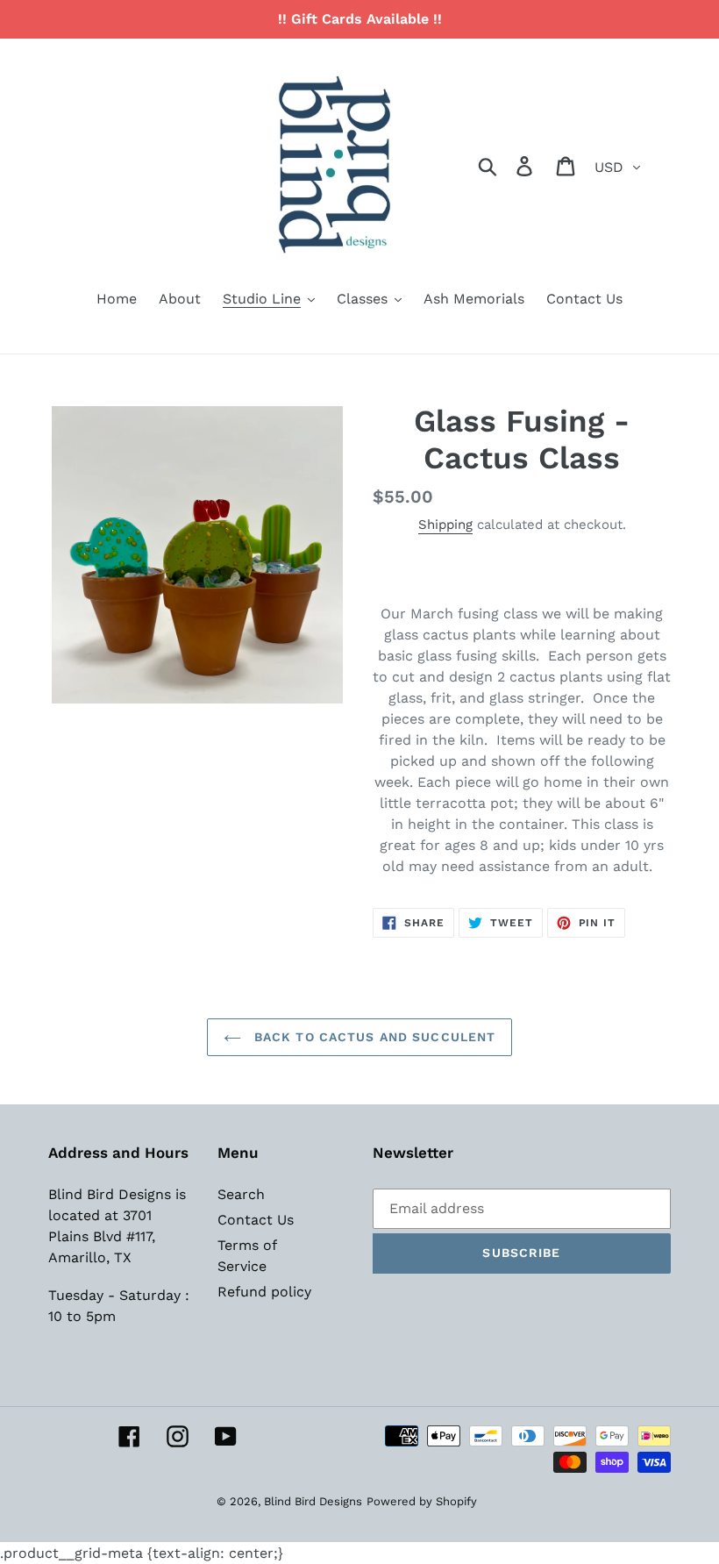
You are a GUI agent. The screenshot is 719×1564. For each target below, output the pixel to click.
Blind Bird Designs (313, 1501)
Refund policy (264, 1291)
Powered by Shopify (422, 1501)
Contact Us (255, 1219)
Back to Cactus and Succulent (372, 1037)
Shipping (445, 524)
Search (241, 1194)
